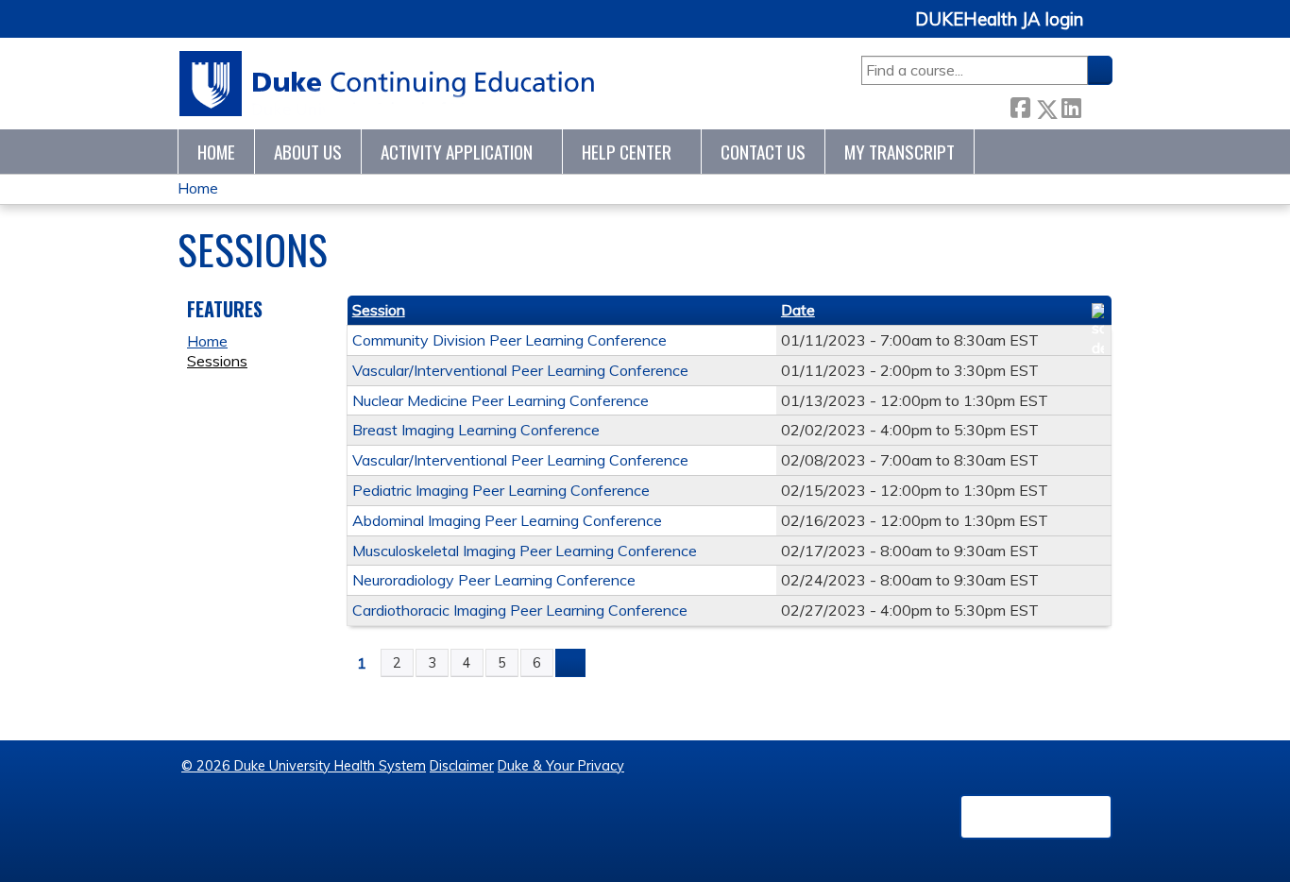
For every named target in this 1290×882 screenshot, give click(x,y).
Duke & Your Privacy (561, 765)
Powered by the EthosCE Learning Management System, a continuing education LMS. (1035, 817)
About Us (308, 151)
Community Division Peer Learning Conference (509, 340)
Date (798, 309)
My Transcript (899, 151)
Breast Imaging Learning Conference (476, 429)
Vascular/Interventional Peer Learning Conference (520, 370)
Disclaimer (462, 765)
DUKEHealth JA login (999, 19)
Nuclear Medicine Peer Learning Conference (500, 400)
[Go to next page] (570, 663)
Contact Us (763, 151)
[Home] (388, 83)
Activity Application (457, 151)
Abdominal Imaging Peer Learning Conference (507, 520)
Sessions (217, 360)
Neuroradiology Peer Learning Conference (494, 579)
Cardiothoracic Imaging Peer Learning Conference (519, 610)
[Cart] (1104, 29)
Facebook (1019, 105)
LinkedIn (1070, 105)
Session (378, 309)
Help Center (626, 151)
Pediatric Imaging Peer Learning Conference (501, 490)
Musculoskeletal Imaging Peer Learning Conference (524, 550)
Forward (1096, 105)
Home (216, 151)
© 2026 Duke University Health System (303, 765)
